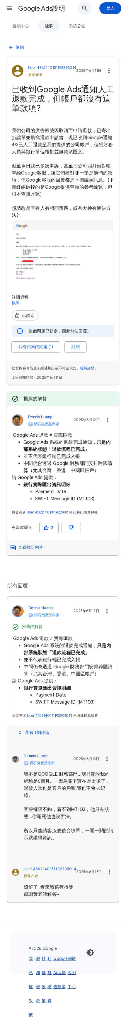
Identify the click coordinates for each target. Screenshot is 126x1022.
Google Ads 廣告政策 (60, 972)
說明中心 (21, 26)
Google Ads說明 (41, 8)
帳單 (16, 302)
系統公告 (77, 26)
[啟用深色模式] (90, 952)
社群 (49, 26)
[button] (9, 8)
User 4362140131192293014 (49, 512)
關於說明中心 (72, 972)
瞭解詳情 (87, 368)
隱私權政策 (31, 987)
